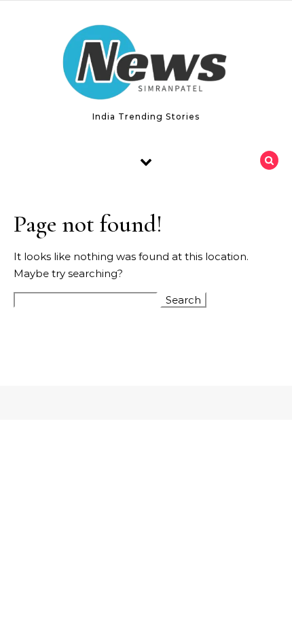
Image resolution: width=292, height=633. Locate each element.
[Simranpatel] (146, 65)
